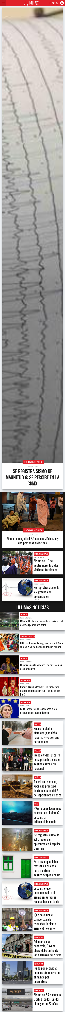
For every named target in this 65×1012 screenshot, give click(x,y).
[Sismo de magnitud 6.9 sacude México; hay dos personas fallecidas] (32, 511)
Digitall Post (31, 3)
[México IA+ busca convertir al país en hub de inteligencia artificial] (9, 621)
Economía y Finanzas (28, 636)
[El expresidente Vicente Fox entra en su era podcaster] (9, 664)
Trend (36, 804)
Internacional (25, 680)
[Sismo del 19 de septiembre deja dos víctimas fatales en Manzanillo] (17, 562)
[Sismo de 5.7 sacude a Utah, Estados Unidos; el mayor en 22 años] (17, 999)
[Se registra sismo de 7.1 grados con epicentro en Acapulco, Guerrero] (17, 839)
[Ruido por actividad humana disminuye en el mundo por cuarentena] (17, 972)
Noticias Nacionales (33, 462)
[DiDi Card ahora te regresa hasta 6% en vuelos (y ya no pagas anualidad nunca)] (9, 643)
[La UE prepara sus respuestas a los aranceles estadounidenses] (9, 708)
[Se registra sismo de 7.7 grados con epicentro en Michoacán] (17, 589)
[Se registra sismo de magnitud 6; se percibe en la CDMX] (32, 235)
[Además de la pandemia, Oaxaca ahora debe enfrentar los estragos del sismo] (17, 946)
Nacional (24, 614)
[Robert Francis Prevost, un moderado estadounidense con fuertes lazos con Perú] (9, 686)
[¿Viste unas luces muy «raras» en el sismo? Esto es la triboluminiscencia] (17, 813)
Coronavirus (38, 937)
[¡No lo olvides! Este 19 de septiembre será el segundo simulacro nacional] (17, 759)
